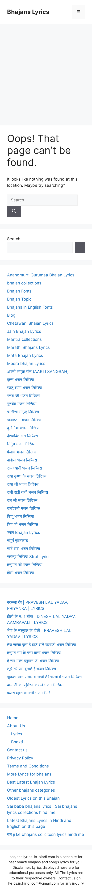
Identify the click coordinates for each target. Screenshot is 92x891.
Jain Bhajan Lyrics (24, 331)
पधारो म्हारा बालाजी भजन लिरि (28, 693)
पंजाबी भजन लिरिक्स (21, 452)
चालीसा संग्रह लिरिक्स (23, 411)
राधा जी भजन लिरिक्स (22, 484)
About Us (16, 725)
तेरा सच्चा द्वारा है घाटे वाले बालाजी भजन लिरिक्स (41, 644)
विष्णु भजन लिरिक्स (20, 516)
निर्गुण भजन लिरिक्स (21, 444)
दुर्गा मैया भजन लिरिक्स (23, 428)
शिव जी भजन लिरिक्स (22, 524)
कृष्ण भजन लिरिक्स (20, 379)
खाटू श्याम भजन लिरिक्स (24, 387)
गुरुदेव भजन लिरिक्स (21, 403)
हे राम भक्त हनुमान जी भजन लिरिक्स (33, 660)
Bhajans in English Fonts (30, 307)
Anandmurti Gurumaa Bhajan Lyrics (40, 275)
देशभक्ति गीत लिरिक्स (22, 436)
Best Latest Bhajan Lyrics (31, 782)
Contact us (17, 750)
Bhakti (17, 742)
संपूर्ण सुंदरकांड (17, 540)
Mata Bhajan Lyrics (25, 355)
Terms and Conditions (28, 766)
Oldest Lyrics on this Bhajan (33, 798)
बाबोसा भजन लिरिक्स (22, 460)
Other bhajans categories (31, 790)
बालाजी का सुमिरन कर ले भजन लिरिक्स (35, 685)
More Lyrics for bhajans (29, 774)
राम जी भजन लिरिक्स (22, 500)
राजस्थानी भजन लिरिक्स (24, 468)
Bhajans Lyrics (28, 11)
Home (12, 717)
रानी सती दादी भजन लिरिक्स (27, 492)
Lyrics (16, 733)
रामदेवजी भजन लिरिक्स (23, 508)
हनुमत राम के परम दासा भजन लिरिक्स (34, 652)
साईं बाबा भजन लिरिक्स (23, 548)
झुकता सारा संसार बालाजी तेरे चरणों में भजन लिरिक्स (44, 676)
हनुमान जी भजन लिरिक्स (24, 564)
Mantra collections (24, 339)
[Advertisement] (46, 72)
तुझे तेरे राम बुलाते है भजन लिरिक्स (31, 668)
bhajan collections (24, 283)
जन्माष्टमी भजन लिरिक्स (24, 419)
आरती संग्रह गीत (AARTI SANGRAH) (38, 371)
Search (13, 238)
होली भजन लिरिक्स (20, 572)
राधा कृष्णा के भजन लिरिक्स (26, 476)
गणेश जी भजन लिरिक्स (23, 395)
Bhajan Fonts (19, 291)
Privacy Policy (20, 758)
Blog (11, 315)
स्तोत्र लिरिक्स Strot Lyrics (28, 556)
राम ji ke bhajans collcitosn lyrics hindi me (45, 834)
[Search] (14, 211)
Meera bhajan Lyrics (26, 363)
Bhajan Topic (19, 299)
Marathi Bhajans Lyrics (28, 347)
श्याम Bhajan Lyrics (23, 532)
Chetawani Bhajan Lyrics (30, 323)
